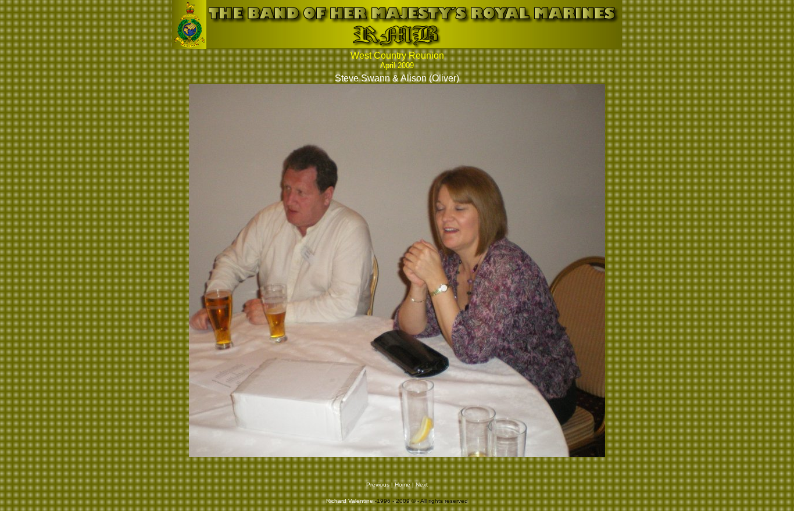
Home (402, 484)
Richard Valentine (349, 501)
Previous (377, 484)
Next (422, 484)
